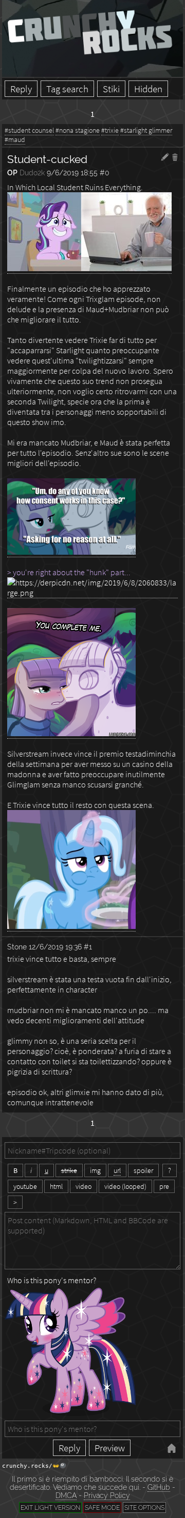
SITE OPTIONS (144, 1507)
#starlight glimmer (146, 130)
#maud (15, 139)
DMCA (66, 1495)
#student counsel (29, 130)
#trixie (110, 130)
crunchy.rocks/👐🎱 (34, 1466)
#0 (104, 172)
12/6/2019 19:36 (55, 946)
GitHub (158, 1487)
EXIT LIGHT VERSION (50, 1507)
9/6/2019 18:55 (72, 172)
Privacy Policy (107, 1495)
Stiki (111, 89)
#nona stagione (77, 130)
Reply (21, 89)
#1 (88, 946)
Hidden (148, 89)
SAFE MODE (102, 1507)
